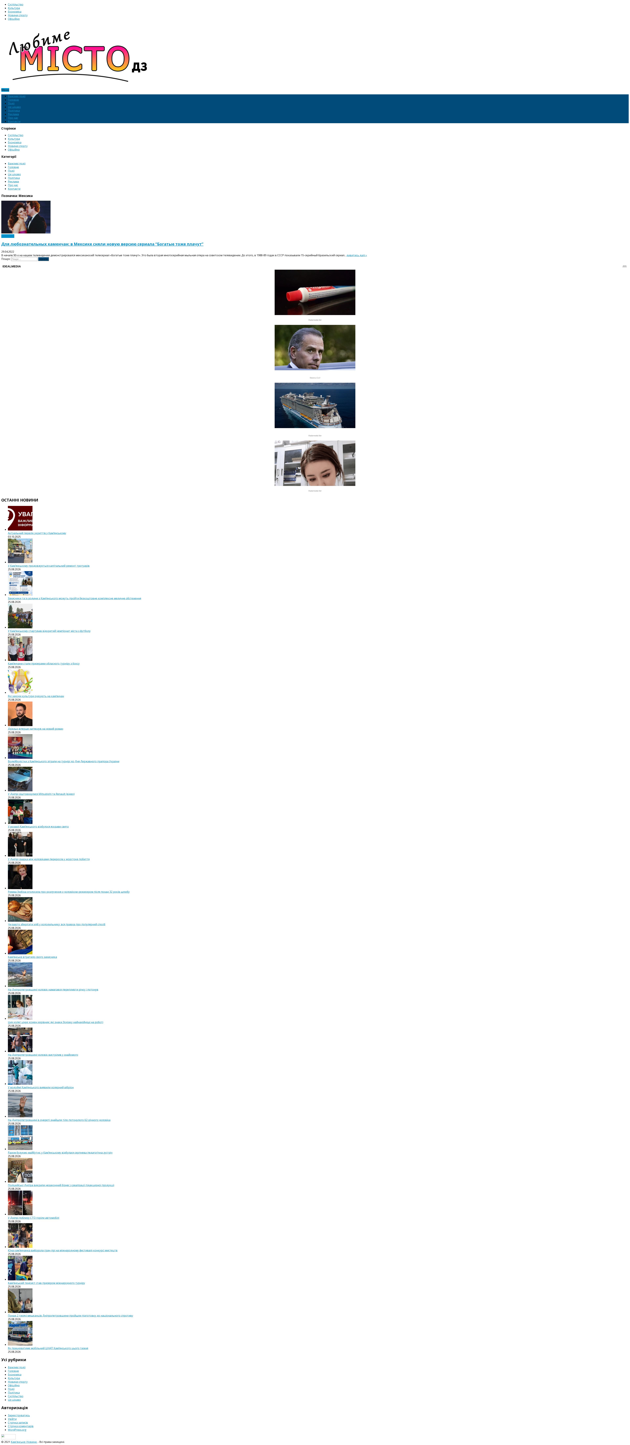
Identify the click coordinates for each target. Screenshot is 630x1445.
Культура (14, 8)
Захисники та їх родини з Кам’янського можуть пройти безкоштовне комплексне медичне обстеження (74, 598)
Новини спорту (18, 15)
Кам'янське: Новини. (24, 1442)
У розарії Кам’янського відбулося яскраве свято (38, 826)
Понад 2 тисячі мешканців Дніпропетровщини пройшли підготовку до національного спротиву (70, 1315)
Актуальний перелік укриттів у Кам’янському (37, 533)
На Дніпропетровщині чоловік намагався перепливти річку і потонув (53, 989)
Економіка (14, 11)
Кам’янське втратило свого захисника (32, 957)
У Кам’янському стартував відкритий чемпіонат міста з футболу (49, 631)
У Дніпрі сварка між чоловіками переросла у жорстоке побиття (49, 859)
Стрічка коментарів (20, 1426)
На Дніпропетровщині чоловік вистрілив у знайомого (43, 1055)
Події (11, 103)
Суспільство (15, 4)
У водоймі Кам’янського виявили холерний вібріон (41, 1087)
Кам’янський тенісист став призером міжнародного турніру (46, 1283)
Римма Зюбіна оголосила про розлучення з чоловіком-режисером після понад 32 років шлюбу (69, 892)
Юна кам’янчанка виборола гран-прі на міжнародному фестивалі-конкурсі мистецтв (62, 1250)
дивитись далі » (356, 255)
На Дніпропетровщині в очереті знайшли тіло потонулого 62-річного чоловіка (59, 1120)
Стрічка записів (18, 1422)
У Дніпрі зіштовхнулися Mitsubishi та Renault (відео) (41, 794)
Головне (13, 100)
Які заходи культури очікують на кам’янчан (36, 696)
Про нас (13, 118)
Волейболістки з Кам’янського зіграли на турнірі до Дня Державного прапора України (63, 761)
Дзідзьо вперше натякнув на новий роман (35, 729)
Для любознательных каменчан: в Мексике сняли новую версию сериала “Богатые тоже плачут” (102, 244)
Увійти (12, 1419)
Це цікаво (14, 107)
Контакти (14, 121)
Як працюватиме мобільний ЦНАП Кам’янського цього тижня (48, 1348)
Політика (14, 110)
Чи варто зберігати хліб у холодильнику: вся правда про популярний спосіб (56, 924)
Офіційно (14, 19)
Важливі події (16, 96)
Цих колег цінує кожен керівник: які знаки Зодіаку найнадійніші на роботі (55, 1022)
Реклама (13, 114)
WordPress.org (17, 1430)
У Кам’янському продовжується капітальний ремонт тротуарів (49, 566)
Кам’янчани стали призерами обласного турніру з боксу (44, 663)
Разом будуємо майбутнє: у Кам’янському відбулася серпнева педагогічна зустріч (60, 1152)
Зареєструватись (19, 1415)
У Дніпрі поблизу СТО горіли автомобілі (33, 1218)
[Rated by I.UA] (8, 1438)
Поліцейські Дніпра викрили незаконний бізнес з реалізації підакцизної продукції (61, 1185)
